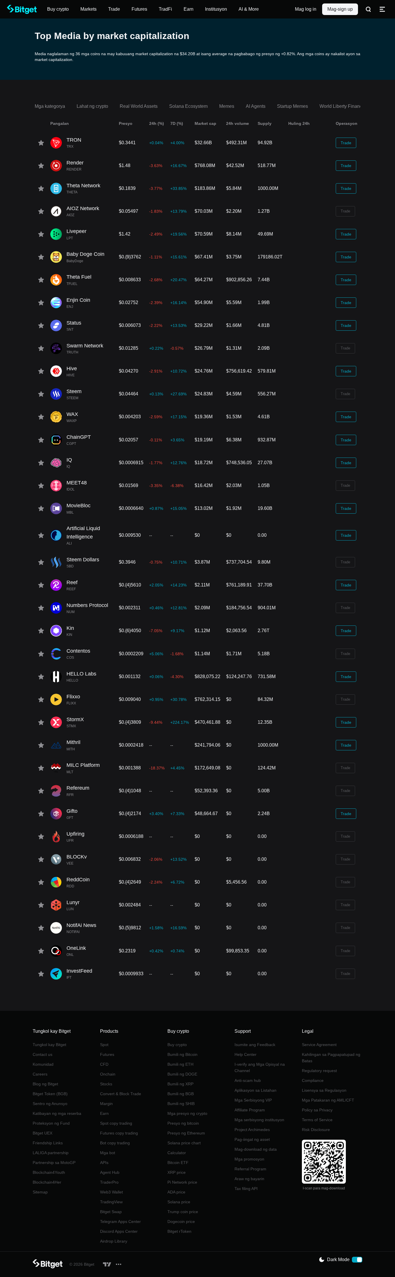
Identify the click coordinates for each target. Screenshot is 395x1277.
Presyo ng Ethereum (186, 1133)
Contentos (78, 651)
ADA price (176, 1192)
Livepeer (76, 231)
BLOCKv (77, 857)
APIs (104, 1162)
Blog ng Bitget (45, 1084)
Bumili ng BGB (180, 1093)
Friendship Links (48, 1143)
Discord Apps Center (119, 1231)
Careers (40, 1074)
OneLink (76, 948)
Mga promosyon (249, 1159)
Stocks (106, 1084)
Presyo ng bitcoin (183, 1123)
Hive (72, 368)
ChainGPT (79, 437)
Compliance (313, 1080)
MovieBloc (79, 505)
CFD (104, 1064)
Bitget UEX (42, 1133)
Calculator (176, 1152)
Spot (104, 1044)
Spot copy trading (116, 1123)
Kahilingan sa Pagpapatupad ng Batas (331, 1057)
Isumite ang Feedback (255, 1044)
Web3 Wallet (111, 1192)
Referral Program (250, 1169)
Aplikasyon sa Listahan (255, 1090)
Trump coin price (182, 1211)
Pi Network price (182, 1182)
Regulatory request (319, 1070)
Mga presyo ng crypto (187, 1113)
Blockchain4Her (47, 1182)
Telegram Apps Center (120, 1221)
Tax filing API (246, 1188)
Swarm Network (85, 346)
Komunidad (43, 1064)
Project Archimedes (252, 1129)
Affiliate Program (250, 1110)
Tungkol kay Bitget (49, 1044)
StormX (75, 719)
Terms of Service (317, 1119)
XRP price (176, 1172)
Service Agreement (319, 1044)
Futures (107, 1054)
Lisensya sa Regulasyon (324, 1090)
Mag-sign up (340, 9)
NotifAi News (81, 925)
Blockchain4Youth (49, 1172)
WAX (72, 414)
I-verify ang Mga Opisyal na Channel (260, 1067)
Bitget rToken (179, 1231)
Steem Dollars (83, 559)
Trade (346, 142)
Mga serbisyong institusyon (259, 1119)
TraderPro (109, 1182)
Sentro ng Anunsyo (50, 1103)
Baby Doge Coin (85, 254)
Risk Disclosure (316, 1129)
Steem (74, 391)
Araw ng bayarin (249, 1178)
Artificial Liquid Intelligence (83, 532)
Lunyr (73, 902)
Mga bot (107, 1152)
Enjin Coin (78, 300)
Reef (72, 582)
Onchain (107, 1074)
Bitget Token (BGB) (50, 1093)
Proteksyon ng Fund (51, 1123)
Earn (104, 1113)
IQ (69, 460)
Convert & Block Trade (120, 1093)
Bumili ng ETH (180, 1064)
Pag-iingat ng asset (252, 1139)
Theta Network (83, 185)
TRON (74, 140)
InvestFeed (79, 971)
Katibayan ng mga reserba (57, 1113)
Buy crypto (177, 1044)
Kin (70, 628)
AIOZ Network (83, 208)
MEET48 (77, 483)
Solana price (178, 1202)
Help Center (245, 1054)
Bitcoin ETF (178, 1162)
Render (75, 163)
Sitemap (40, 1192)
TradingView (111, 1202)
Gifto (72, 811)
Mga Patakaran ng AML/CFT (328, 1100)
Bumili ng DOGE (182, 1074)
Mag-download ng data (256, 1149)
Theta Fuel (79, 277)
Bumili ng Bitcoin (182, 1054)
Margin (106, 1103)
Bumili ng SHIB (181, 1103)
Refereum (78, 788)
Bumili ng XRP (180, 1084)
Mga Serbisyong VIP (253, 1100)
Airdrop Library (113, 1241)
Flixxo (73, 696)
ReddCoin (78, 879)
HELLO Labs (81, 674)
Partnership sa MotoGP (54, 1162)
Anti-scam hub (248, 1080)
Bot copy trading (115, 1143)
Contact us (42, 1054)
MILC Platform (83, 765)
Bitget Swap (111, 1211)
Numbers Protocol (87, 605)
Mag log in (305, 9)
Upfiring (75, 834)
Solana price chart (184, 1143)
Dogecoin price (181, 1221)
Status (74, 323)
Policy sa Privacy (317, 1110)
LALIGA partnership (51, 1152)
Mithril (73, 742)
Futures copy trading (119, 1133)
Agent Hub (109, 1172)
